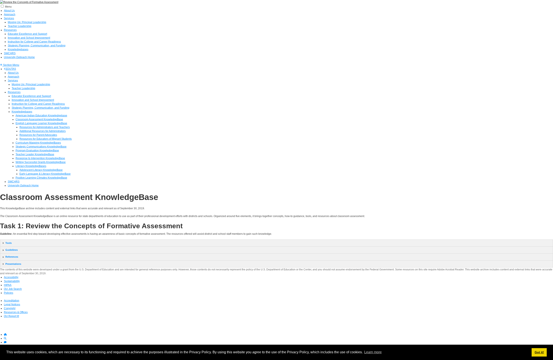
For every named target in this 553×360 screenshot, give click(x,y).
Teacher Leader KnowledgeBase (35, 154)
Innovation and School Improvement (29, 37)
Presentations (13, 264)
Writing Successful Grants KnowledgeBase (41, 162)
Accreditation (11, 300)
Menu (8, 6)
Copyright (9, 308)
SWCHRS (10, 53)
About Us (9, 10)
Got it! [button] (539, 352)
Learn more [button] (373, 352)
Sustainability (12, 281)
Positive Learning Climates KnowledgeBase (41, 177)
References (11, 256)
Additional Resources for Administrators (42, 131)
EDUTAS (11, 68)
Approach (9, 14)
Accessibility (11, 277)
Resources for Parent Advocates (38, 134)
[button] (9, 65)
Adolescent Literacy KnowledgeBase (41, 169)
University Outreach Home (19, 57)
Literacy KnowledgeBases (31, 166)
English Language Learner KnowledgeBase (41, 123)
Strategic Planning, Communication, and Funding (36, 45)
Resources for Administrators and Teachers (44, 127)
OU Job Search (13, 288)
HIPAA (7, 285)
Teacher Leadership (19, 26)
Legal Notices (12, 304)
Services (9, 18)
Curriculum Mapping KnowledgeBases (38, 142)
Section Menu (10, 65)
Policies (8, 292)
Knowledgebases (18, 49)
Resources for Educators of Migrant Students (45, 138)
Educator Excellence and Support (27, 33)
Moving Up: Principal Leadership (27, 22)
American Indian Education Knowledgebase (41, 115)
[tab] (276, 243)
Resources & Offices (16, 312)
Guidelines (11, 250)
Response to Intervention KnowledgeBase (40, 158)
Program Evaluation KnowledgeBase (37, 150)
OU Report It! (11, 316)
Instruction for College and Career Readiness (34, 41)
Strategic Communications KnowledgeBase (41, 146)
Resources (10, 30)
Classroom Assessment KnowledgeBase (39, 119)
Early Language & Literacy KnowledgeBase (45, 173)
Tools (8, 243)
